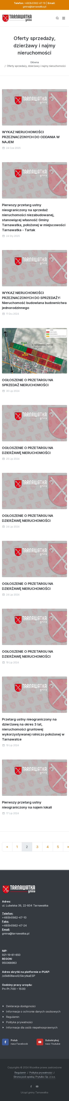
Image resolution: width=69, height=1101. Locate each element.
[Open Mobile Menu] (63, 18)
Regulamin (12, 1016)
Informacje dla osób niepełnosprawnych (31, 1027)
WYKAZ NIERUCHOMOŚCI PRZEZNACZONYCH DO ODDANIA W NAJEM (31, 137)
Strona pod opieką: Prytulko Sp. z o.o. (34, 1076)
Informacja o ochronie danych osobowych (33, 1011)
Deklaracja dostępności (21, 1006)
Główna (34, 62)
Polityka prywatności (19, 1022)
